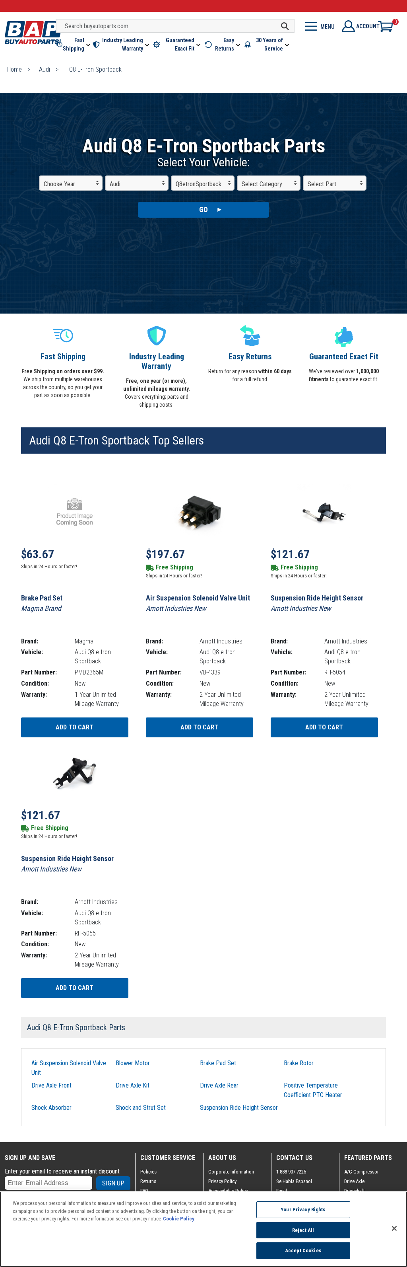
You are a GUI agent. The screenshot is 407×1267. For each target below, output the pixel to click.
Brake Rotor (299, 1063)
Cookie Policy (178, 1219)
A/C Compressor (361, 1172)
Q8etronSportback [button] (198, 184)
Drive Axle (354, 1181)
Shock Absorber (51, 1107)
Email (281, 1191)
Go (203, 209)
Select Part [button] (322, 184)
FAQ (144, 1191)
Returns (148, 1181)
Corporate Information (231, 1172)
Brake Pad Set (218, 1063)
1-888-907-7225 (291, 1172)
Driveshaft (354, 1191)
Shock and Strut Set (141, 1107)
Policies (148, 1172)
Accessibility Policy (228, 1191)
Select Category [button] (262, 184)
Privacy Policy (222, 1181)
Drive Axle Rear (219, 1085)
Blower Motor (133, 1063)
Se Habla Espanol (294, 1181)
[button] (73, 44)
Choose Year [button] (59, 184)
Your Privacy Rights (303, 1209)
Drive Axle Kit (132, 1085)
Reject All (303, 1230)
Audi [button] (115, 184)
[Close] (394, 1228)
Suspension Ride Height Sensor (239, 1107)
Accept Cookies (303, 1250)
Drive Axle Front (51, 1085)
